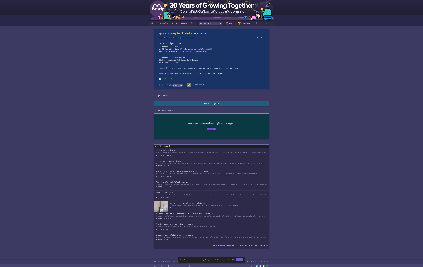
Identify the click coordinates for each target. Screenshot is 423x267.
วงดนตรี (162, 38)
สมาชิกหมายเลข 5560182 (163, 239)
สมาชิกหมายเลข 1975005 (163, 155)
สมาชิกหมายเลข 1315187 (163, 165)
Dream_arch (173, 208)
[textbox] (210, 23)
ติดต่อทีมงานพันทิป (251, 261)
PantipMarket (166, 261)
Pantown (175, 261)
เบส (182, 38)
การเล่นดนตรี (189, 38)
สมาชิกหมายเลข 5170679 (163, 176)
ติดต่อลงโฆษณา (264, 261)
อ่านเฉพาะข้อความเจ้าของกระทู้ (180, 266)
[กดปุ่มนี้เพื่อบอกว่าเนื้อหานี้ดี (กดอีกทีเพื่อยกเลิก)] (162, 85)
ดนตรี (168, 38)
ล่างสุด (165, 266)
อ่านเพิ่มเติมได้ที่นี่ (228, 260)
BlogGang (157, 261)
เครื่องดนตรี (175, 38)
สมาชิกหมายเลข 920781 (163, 229)
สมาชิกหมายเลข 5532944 (200, 84)
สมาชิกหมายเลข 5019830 (163, 218)
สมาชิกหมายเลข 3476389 (163, 187)
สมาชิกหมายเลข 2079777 (163, 197)
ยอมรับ (239, 260)
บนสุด (158, 266)
